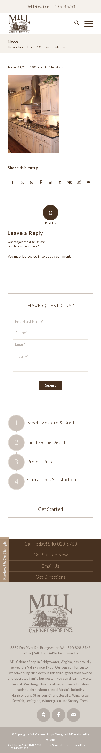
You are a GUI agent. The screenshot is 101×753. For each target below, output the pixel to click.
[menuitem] (74, 23)
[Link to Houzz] (43, 715)
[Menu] (86, 23)
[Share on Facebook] (12, 182)
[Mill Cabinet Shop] (42, 23)
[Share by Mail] (88, 182)
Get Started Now (50, 555)
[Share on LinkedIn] (50, 182)
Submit (50, 385)
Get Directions (38, 6)
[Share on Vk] (69, 182)
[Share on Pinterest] (41, 182)
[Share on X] (22, 182)
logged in (34, 256)
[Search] (74, 23)
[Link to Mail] (73, 715)
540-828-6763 (79, 648)
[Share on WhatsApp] (31, 182)
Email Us (50, 566)
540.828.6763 (64, 6)
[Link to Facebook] (58, 715)
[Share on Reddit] (79, 182)
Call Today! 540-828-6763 (50, 544)
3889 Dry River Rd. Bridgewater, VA (37, 648)
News (13, 41)
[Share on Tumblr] (60, 182)
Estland (59, 67)
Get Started (50, 509)
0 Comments (39, 67)
